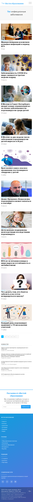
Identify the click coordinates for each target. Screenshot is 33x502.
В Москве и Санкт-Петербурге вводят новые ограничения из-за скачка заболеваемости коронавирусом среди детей (16, 107)
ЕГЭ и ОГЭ (4, 40)
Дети (2, 135)
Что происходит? (12, 364)
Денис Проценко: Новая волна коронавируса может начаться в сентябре (16, 201)
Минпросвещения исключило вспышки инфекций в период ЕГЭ (15, 44)
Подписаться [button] (26, 406)
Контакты (4, 460)
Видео (3, 431)
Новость (11, 40)
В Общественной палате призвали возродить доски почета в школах (16, 362)
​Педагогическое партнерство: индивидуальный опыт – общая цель (15, 348)
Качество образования (8, 445)
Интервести (5, 447)
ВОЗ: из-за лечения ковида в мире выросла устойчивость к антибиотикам (15, 263)
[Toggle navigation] (30, 3)
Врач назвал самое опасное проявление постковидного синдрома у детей (14, 170)
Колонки (4, 423)
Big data (4, 448)
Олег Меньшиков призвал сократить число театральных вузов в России (15, 368)
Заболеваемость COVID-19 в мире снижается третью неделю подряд (14, 75)
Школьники (10, 375)
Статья (9, 290)
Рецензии (4, 429)
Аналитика (5, 425)
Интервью (4, 427)
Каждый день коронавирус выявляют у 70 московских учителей (14, 325)
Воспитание (10, 350)
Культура (9, 370)
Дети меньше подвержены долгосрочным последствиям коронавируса (15, 232)
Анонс (9, 358)
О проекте (5, 458)
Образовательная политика (9, 441)
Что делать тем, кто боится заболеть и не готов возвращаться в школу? (14, 294)
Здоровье (4, 71)
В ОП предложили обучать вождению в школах (13, 374)
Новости (4, 421)
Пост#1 (3, 290)
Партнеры (5, 462)
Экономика (5, 443)
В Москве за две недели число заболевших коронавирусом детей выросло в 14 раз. (15, 139)
